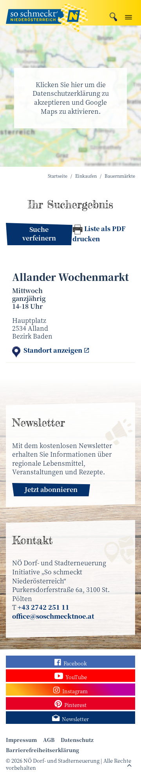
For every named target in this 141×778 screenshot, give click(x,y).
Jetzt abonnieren (51, 489)
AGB (48, 739)
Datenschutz (77, 739)
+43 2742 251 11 (43, 607)
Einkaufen (86, 176)
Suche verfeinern (39, 234)
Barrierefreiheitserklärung (42, 750)
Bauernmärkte (120, 176)
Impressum (21, 739)
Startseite (57, 176)
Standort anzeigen (53, 350)
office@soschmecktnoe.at (53, 616)
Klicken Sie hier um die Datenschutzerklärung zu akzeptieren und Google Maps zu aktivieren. (71, 98)
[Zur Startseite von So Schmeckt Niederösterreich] (47, 13)
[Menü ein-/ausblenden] (128, 15)
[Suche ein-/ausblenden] (113, 16)
